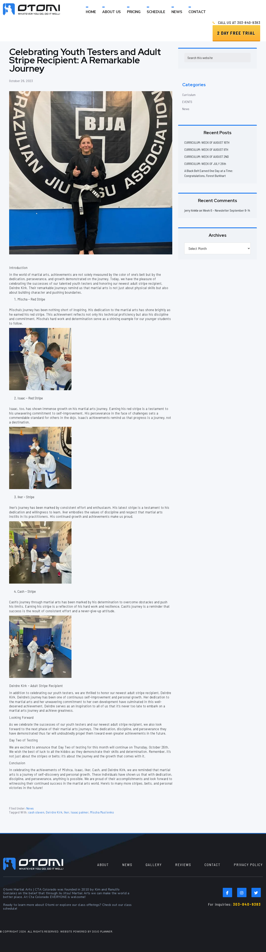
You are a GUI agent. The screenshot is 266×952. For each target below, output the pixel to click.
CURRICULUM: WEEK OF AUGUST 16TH (206, 142)
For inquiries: (234, 904)
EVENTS (187, 102)
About (103, 864)
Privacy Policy (248, 864)
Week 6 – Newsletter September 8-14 (226, 210)
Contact (212, 864)
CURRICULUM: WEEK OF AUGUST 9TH (206, 149)
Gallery (154, 864)
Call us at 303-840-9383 (239, 22)
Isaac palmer (80, 812)
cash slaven (36, 812)
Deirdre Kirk (54, 812)
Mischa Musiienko (102, 812)
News (30, 808)
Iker (66, 812)
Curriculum (189, 95)
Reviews (183, 864)
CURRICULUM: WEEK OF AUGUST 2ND (206, 156)
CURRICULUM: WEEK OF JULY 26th (205, 164)
